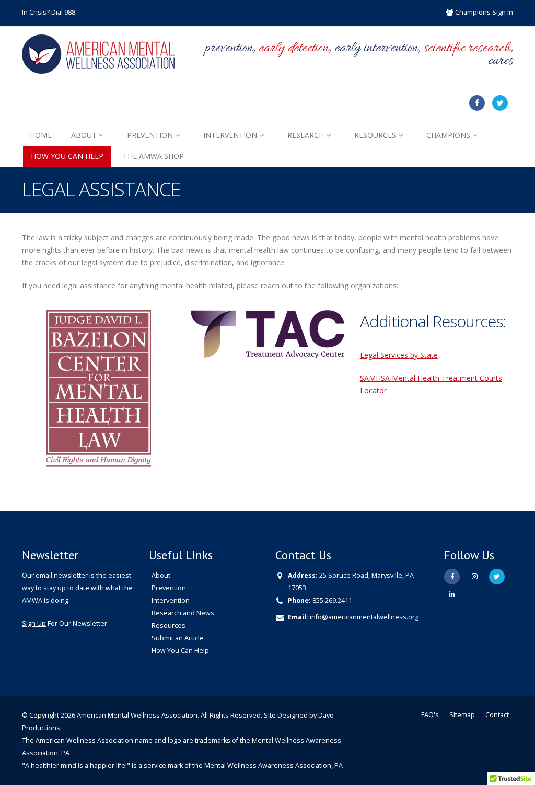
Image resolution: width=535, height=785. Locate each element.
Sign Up (34, 623)
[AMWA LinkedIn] (452, 594)
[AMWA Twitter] (500, 103)
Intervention (231, 135)
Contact (497, 714)
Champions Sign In (484, 12)
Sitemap (462, 714)
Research (306, 135)
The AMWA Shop (153, 156)
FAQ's (430, 714)
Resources (376, 135)
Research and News (183, 612)
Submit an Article (178, 638)
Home (41, 135)
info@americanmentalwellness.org (364, 617)
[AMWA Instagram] (474, 576)
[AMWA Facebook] (477, 103)
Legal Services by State (399, 355)
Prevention (151, 135)
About (85, 135)
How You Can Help (67, 156)
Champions (449, 135)
